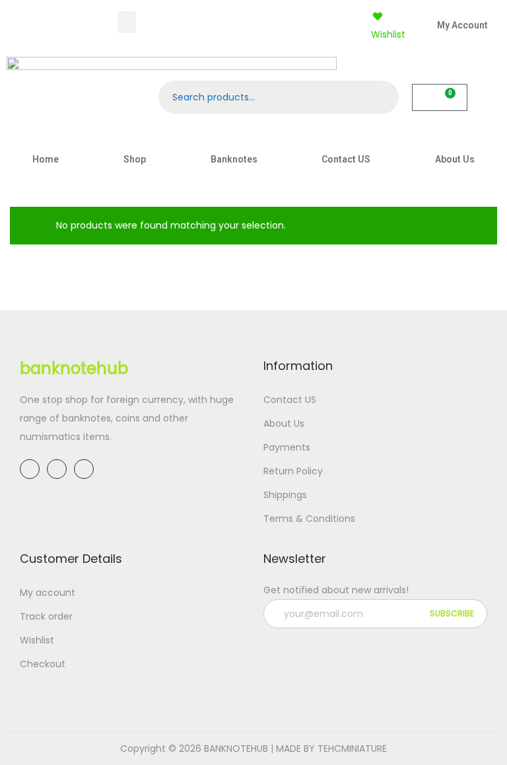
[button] (127, 22)
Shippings (285, 494)
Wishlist (37, 640)
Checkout (42, 664)
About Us (455, 159)
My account (47, 592)
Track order (46, 616)
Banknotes (234, 159)
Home (45, 159)
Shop (134, 159)
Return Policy (293, 471)
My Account (462, 25)
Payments (286, 447)
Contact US (345, 159)
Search (382, 97)
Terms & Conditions (309, 518)
